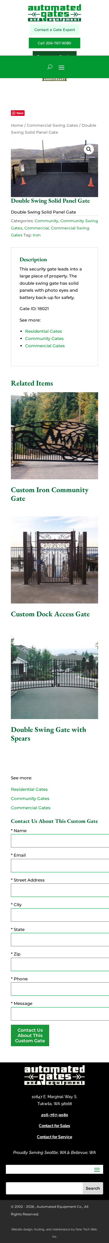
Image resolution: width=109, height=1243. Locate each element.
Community (46, 220)
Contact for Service (54, 1137)
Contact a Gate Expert (54, 29)
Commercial (36, 228)
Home (17, 125)
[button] (89, 149)
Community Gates (44, 338)
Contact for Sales (54, 1126)
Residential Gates (43, 331)
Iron (37, 235)
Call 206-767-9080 (54, 43)
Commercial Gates (45, 345)
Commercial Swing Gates (52, 125)
